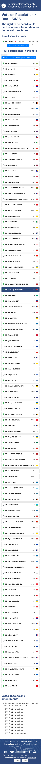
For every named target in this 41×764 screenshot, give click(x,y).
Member (5, 58)
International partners (12, 744)
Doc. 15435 (25, 705)
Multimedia (20, 747)
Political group (20, 58)
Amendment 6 (19, 724)
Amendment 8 (19, 730)
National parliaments (28, 741)
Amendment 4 (20, 718)
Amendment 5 (19, 721)
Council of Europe (11, 741)
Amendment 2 (19, 712)
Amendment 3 (20, 715)
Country (12, 58)
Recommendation (21, 733)
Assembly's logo (30, 744)
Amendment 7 (19, 727)
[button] (32, 45)
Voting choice (31, 58)
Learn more (31, 758)
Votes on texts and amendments (17, 45)
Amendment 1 (19, 709)
